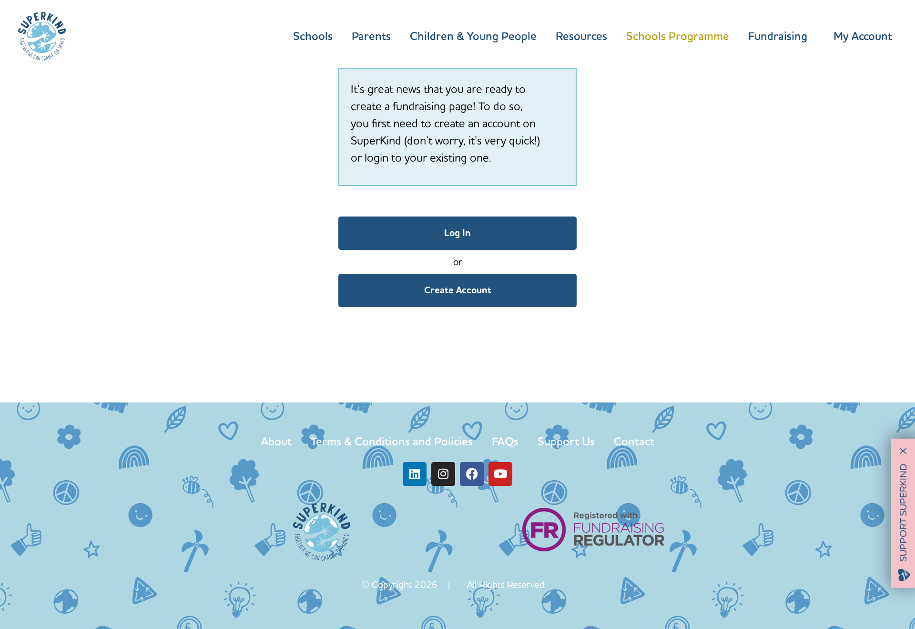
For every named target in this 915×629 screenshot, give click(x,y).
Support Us (566, 441)
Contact (634, 441)
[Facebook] (472, 474)
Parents (371, 36)
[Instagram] (443, 474)
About (276, 441)
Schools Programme (677, 36)
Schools (313, 36)
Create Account (457, 290)
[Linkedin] (415, 474)
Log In (457, 233)
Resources (581, 36)
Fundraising (777, 36)
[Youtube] (500, 474)
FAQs (505, 441)
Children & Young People (473, 36)
